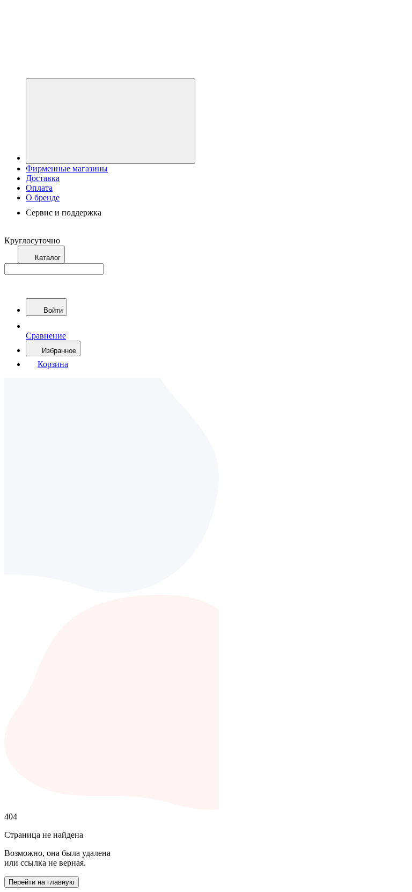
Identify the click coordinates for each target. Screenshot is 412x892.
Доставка (43, 178)
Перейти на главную (42, 882)
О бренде (43, 197)
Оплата (39, 187)
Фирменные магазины (67, 168)
